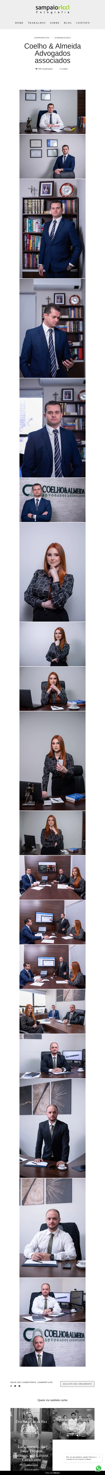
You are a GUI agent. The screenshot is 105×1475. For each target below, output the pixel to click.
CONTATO (83, 23)
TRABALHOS (37, 23)
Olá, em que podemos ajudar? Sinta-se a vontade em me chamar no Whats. (81, 1458)
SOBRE (55, 23)
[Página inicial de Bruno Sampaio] (52, 10)
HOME (19, 23)
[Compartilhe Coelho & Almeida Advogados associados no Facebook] (11, 1386)
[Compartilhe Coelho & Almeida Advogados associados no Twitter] (15, 1386)
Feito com (52, 1473)
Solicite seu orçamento (77, 1384)
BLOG (68, 23)
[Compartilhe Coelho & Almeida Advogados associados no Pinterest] (19, 1386)
